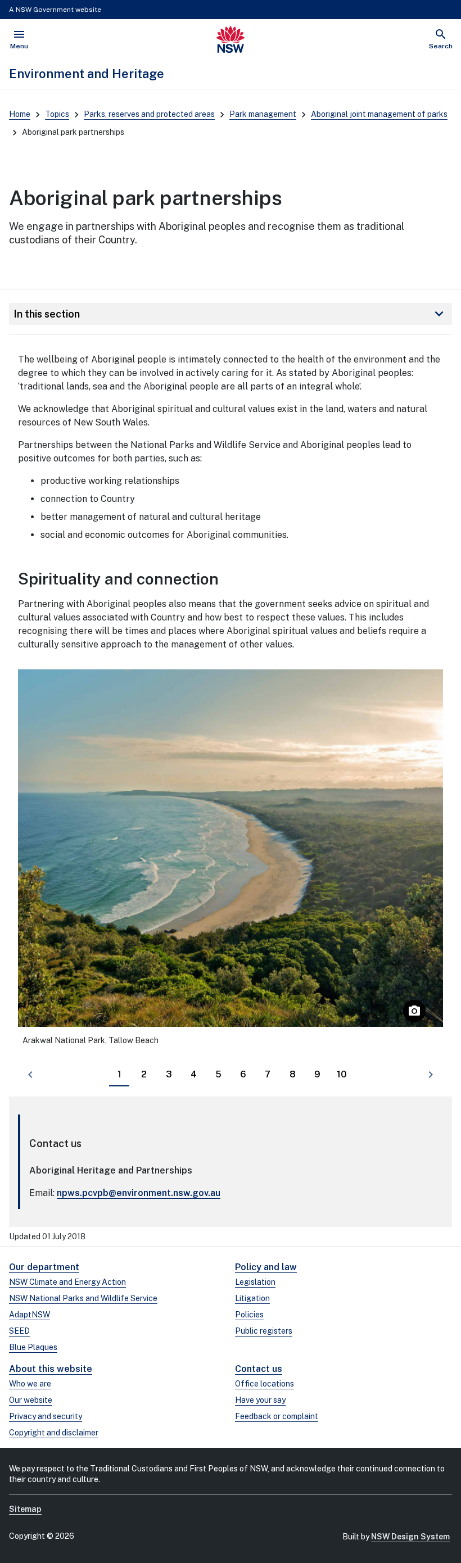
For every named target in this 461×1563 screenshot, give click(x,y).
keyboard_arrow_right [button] (430, 1074)
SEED (19, 1330)
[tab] (119, 1075)
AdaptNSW (29, 1314)
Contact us (258, 1368)
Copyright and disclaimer (53, 1432)
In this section (230, 313)
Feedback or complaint (276, 1416)
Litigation (252, 1298)
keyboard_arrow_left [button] (30, 1074)
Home (19, 114)
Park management (262, 114)
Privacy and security (45, 1416)
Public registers (263, 1330)
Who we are (30, 1383)
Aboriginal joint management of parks (379, 114)
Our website (30, 1400)
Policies (249, 1314)
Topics (57, 114)
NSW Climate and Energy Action (67, 1281)
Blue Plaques (33, 1347)
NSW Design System (410, 1536)
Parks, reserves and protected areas (149, 114)
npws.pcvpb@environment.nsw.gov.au (138, 1193)
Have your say (260, 1400)
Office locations (264, 1383)
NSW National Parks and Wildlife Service (83, 1298)
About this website (50, 1368)
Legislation (255, 1281)
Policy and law (266, 1267)
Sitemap (25, 1509)
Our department (44, 1267)
